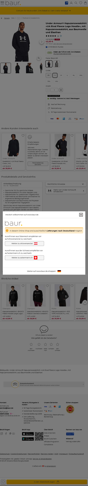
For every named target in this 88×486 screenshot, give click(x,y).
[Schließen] (81, 214)
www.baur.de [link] (42, 271)
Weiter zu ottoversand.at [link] (22, 243)
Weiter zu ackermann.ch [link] (22, 258)
